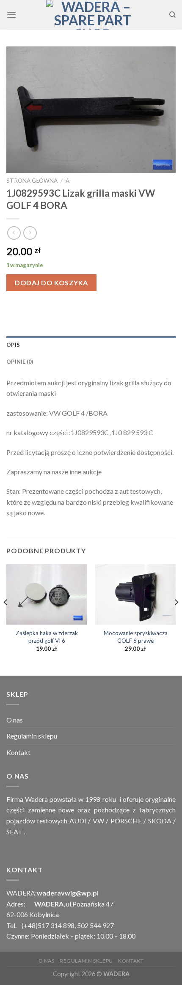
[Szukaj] (172, 15)
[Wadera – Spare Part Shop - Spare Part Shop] (93, 15)
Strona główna (32, 180)
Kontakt (18, 752)
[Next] (176, 619)
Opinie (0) (19, 361)
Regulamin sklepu (31, 736)
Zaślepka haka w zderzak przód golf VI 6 (47, 637)
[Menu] (11, 14)
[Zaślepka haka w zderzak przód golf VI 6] (46, 594)
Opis (13, 344)
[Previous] (6, 619)
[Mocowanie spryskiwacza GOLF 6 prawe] (135, 594)
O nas (14, 720)
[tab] (91, 344)
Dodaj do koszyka (51, 283)
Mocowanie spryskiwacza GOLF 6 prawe (136, 637)
